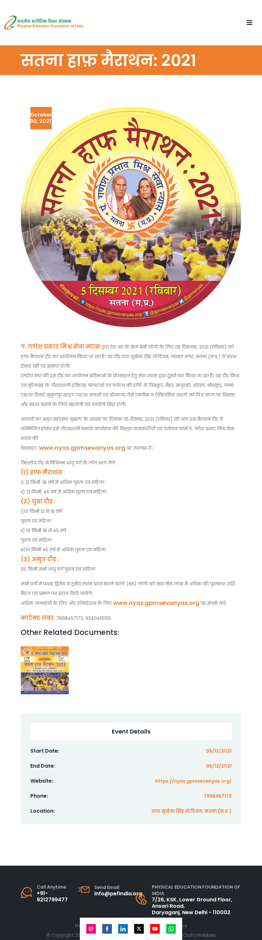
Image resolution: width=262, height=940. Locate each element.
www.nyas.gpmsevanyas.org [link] (82, 448)
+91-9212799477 (52, 896)
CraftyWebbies (199, 935)
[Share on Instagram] (91, 929)
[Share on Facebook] (107, 929)
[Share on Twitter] (139, 929)
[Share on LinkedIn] (123, 929)
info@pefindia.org (118, 893)
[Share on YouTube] (155, 929)
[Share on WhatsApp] (171, 929)
